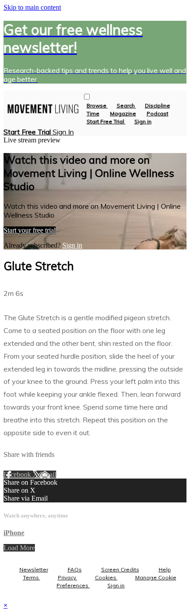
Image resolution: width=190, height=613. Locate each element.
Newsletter (33, 569)
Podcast (157, 113)
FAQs (75, 569)
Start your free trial (30, 230)
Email (48, 474)
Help (165, 569)
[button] (87, 97)
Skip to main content (32, 7)
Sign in (143, 121)
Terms (31, 577)
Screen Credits (120, 569)
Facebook (18, 474)
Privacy (67, 577)
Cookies (106, 577)
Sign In (63, 131)
